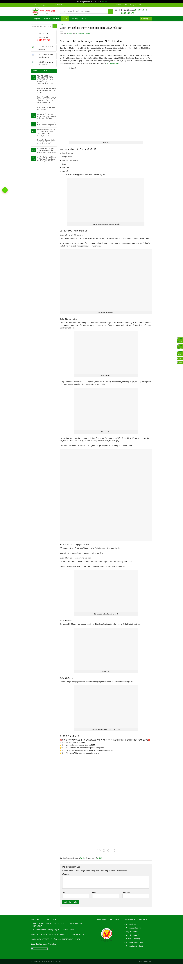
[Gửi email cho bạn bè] (106, 850)
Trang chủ (36, 19)
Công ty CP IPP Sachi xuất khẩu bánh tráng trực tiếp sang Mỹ (46, 90)
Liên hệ (83, 19)
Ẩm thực (56, 19)
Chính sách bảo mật (133, 928)
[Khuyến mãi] (180, 346)
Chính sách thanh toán (134, 942)
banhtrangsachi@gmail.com (46, 944)
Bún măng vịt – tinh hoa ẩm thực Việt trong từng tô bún (46, 124)
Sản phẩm (46, 19)
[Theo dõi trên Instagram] (147, 5)
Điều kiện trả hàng (133, 939)
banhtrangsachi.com (114, 63)
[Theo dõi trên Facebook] (145, 5)
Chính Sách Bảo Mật (121, 5)
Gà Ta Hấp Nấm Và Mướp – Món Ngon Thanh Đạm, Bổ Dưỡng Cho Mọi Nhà (46, 159)
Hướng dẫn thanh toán (136, 5)
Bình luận (66, 874)
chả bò (99, 858)
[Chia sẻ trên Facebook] (98, 850)
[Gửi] (110, 11)
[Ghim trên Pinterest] (109, 850)
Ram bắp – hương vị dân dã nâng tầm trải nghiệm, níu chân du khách (46, 142)
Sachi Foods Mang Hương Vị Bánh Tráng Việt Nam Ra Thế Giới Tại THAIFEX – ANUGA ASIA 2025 (46, 100)
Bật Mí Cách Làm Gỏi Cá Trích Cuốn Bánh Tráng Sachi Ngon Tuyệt (46, 131)
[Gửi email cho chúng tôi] (151, 5)
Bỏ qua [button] (104, 2)
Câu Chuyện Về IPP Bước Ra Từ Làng (46, 108)
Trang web (126, 892)
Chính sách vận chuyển (135, 946)
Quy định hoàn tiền (133, 935)
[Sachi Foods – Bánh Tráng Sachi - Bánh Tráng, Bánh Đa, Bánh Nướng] (44, 11)
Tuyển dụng (74, 19)
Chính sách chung (133, 924)
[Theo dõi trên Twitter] (149, 5)
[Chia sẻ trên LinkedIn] (113, 850)
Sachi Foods (47, 961)
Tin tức (64, 19)
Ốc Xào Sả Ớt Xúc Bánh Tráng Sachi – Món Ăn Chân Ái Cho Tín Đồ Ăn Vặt (46, 150)
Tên (63, 892)
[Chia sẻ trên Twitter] (102, 850)
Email (94, 892)
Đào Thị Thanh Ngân (83, 33)
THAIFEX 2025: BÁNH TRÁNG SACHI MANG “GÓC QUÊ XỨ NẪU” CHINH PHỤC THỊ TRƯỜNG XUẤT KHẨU (45, 80)
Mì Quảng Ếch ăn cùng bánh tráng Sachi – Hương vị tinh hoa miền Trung (46, 116)
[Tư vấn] (180, 353)
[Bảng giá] (180, 340)
